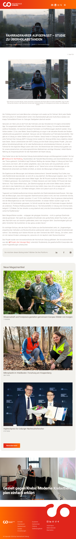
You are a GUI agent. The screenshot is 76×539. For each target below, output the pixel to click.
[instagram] (47, 521)
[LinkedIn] (56, 252)
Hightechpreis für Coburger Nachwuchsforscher (23, 429)
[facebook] (56, 521)
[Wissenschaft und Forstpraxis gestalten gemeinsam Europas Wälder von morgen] (38, 292)
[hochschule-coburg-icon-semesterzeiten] (55, 4)
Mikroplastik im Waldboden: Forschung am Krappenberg (27, 373)
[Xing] (70, 252)
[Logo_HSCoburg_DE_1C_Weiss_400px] (12, 3)
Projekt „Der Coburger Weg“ (20, 242)
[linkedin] (50, 521)
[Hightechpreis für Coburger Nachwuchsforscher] (38, 404)
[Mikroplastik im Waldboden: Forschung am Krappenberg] (38, 348)
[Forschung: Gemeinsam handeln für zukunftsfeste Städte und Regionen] (38, 479)
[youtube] (53, 521)
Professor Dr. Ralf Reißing (13, 159)
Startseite (9, 44)
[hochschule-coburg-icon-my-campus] (52, 5)
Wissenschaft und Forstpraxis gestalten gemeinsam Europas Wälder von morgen (38, 317)
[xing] (58, 521)
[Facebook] (64, 252)
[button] (6, 82)
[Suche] (61, 5)
